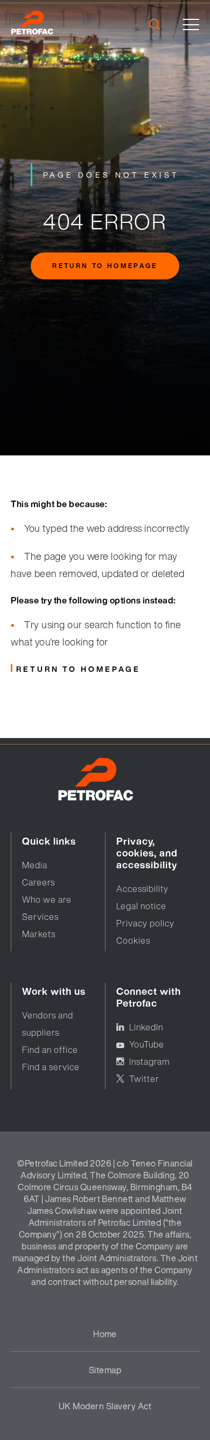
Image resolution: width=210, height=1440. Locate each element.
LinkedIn (146, 1027)
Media (34, 865)
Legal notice (141, 906)
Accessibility (142, 888)
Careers (38, 882)
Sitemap (105, 1370)
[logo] (47, 24)
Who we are (47, 899)
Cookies (133, 940)
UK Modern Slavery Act (105, 1406)
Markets (38, 934)
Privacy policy (145, 923)
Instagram (149, 1061)
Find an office (50, 1049)
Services (40, 916)
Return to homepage (104, 265)
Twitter (144, 1078)
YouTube (146, 1044)
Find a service (51, 1066)
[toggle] (191, 24)
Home (105, 1333)
